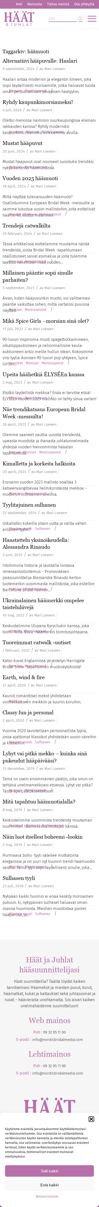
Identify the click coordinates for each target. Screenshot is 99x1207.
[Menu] (89, 18)
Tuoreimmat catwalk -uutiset (37, 642)
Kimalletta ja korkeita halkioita (39, 463)
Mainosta (34, 4)
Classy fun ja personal (28, 712)
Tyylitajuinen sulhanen (29, 505)
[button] (91, 1119)
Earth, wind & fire (24, 677)
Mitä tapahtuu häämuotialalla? (39, 801)
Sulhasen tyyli (19, 878)
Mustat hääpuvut (22, 143)
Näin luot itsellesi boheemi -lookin (42, 837)
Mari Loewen (54, 69)
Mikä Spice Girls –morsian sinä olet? (46, 321)
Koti (19, 4)
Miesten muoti (20, 529)
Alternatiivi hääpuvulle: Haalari (40, 61)
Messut (15, 214)
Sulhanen (42, 529)
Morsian (15, 91)
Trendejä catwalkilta (27, 225)
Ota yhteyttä (84, 4)
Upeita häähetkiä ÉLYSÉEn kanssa (44, 374)
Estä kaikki (49, 1185)
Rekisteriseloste (47, 1196)
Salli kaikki (49, 1171)
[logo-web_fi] (40, 18)
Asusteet (16, 132)
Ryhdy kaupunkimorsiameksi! (38, 102)
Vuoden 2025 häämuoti (30, 178)
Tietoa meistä (58, 4)
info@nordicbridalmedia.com (57, 1039)
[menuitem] (19, 4)
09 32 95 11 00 (54, 1032)
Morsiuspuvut (35, 91)
